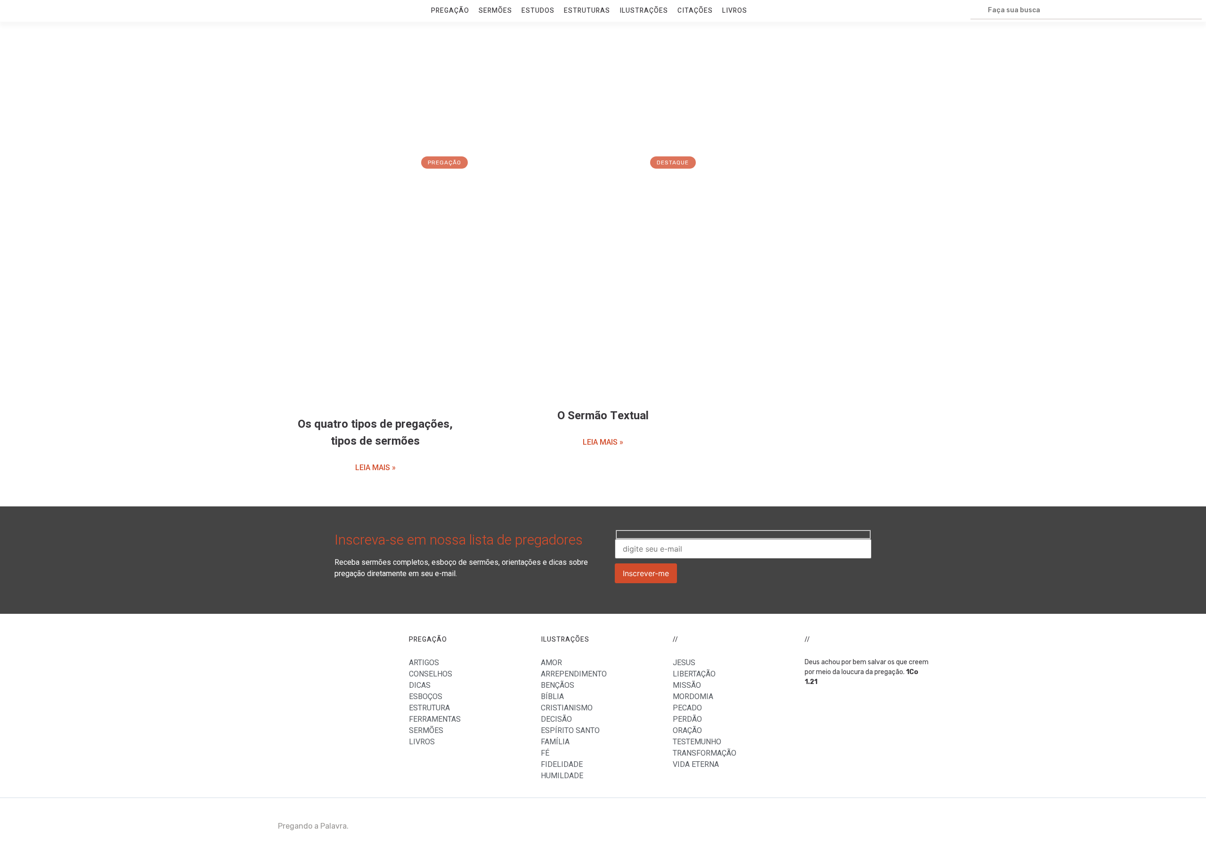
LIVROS (734, 11)
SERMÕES (495, 11)
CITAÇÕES (695, 11)
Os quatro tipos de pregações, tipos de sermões (375, 432)
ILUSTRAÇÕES (643, 11)
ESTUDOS (538, 11)
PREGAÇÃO (450, 11)
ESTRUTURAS (587, 11)
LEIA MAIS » (375, 467)
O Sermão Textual (603, 415)
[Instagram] (916, 826)
